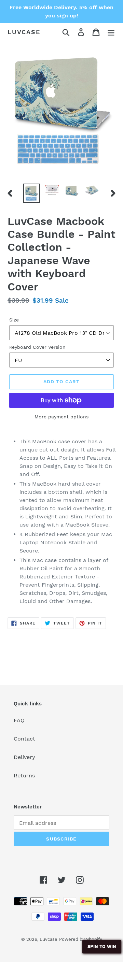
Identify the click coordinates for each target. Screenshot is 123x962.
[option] (32, 193)
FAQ (19, 720)
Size (14, 319)
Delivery (24, 757)
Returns (24, 775)
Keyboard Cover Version (37, 347)
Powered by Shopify (80, 939)
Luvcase (24, 31)
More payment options (61, 416)
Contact (24, 738)
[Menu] (111, 32)
